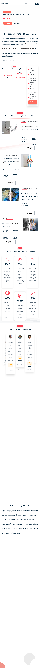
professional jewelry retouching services (29, 126)
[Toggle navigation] (26, 3)
